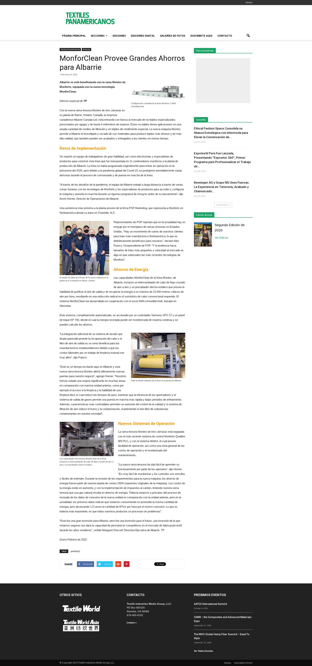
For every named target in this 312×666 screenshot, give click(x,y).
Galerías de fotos (172, 35)
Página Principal (74, 35)
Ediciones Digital (143, 35)
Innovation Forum (243, 662)
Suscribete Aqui (201, 35)
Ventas (249, 2)
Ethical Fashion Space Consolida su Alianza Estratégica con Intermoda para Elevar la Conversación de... (221, 133)
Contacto (224, 35)
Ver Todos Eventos (203, 651)
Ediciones (119, 35)
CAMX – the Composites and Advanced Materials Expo (223, 619)
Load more (222, 204)
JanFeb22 (75, 551)
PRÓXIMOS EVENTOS (210, 594)
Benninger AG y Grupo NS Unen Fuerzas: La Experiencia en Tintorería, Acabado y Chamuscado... (221, 187)
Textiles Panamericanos (70, 49)
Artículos (86, 49)
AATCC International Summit (210, 604)
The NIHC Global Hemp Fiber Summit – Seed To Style (221, 636)
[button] (248, 35)
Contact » (132, 622)
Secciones (98, 35)
